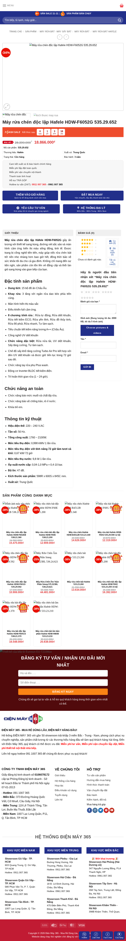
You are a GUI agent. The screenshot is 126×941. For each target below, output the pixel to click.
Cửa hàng (119, 938)
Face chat (108, 938)
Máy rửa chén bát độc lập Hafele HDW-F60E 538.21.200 (47, 535)
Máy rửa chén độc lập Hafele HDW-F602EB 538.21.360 (16, 535)
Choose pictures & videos (97, 330)
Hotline (84, 938)
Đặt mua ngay (92, 194)
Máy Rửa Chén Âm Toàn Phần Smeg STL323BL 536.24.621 (47, 584)
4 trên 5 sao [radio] (106, 292)
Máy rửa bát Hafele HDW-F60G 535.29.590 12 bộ (110, 533)
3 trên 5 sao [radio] (95, 292)
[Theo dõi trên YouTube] (111, 810)
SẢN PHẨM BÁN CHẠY (78, 13)
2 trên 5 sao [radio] (87, 292)
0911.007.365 (20, 872)
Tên (83, 339)
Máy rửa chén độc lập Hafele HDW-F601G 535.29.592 (16, 584)
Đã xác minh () (113, 251)
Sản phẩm (30, 31)
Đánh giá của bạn (90, 301)
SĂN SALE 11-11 (49, 13)
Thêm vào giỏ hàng (30, 194)
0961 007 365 (55, 184)
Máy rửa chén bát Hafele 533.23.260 (78, 583)
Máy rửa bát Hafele (105, 31)
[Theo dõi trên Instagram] (95, 810)
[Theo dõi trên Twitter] (100, 810)
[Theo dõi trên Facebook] (89, 810)
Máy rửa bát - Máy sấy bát (55, 31)
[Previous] (9, 77)
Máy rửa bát (81, 31)
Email (84, 352)
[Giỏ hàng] (122, 5)
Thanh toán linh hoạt (20, 176)
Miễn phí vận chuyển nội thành (25, 172)
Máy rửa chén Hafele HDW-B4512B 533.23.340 (78, 533)
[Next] (117, 77)
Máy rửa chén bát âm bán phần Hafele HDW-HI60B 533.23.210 (47, 633)
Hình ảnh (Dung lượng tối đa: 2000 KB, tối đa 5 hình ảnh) (98, 320)
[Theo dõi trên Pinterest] (106, 810)
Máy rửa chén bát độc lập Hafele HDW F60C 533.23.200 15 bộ (109, 584)
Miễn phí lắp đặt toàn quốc (23, 168)
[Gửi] (119, 20)
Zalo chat (96, 938)
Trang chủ (15, 31)
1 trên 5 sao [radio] (81, 292)
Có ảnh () (112, 242)
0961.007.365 (62, 891)
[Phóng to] (7, 106)
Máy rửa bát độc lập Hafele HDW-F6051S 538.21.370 (16, 633)
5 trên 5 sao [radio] (87, 298)
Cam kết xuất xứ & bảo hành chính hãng (30, 164)
